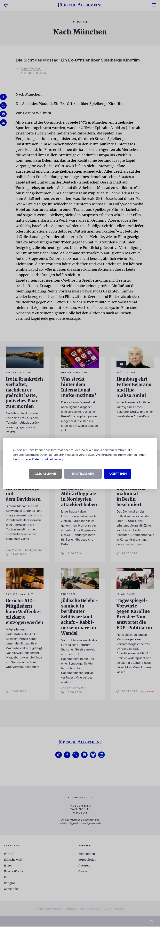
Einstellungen (83, 474)
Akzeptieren (118, 474)
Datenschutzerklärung (47, 459)
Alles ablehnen (45, 474)
